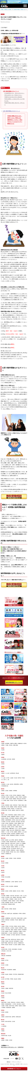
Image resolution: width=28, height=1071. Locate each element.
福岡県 (2, 1000)
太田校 (6, 790)
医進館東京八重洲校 (14, 835)
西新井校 (3, 835)
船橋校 (11, 806)
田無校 (14, 825)
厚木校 (3, 840)
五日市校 (15, 974)
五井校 (9, 810)
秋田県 (2, 762)
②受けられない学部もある (14, 118)
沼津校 (10, 891)
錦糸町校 (17, 818)
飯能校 (14, 798)
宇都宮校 (3, 784)
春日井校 (17, 895)
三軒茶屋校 (11, 818)
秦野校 (16, 846)
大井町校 (3, 821)
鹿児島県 (3, 1033)
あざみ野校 (11, 840)
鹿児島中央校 (4, 1035)
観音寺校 (11, 988)
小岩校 (3, 823)
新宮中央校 (11, 1005)
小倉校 (8, 1002)
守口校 (3, 931)
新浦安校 (7, 805)
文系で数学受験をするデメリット (11, 111)
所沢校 (14, 795)
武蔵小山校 (4, 825)
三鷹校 (7, 830)
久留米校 (18, 1002)
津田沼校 (15, 805)
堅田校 (24, 913)
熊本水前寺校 (8, 1021)
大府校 (17, 900)
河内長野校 (24, 929)
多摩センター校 (20, 825)
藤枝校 (14, 891)
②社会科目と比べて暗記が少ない (13, 95)
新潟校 (3, 858)
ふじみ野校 (4, 800)
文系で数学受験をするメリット (11, 91)
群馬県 (2, 789)
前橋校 (10, 790)
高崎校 (3, 790)
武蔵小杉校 (12, 843)
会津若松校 (12, 773)
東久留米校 (4, 833)
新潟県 (2, 856)
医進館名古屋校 (11, 904)
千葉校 (19, 805)
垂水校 (10, 944)
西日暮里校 (24, 828)
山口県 (2, 977)
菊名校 (3, 853)
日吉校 (17, 843)
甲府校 (3, 877)
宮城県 (2, 757)
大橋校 (3, 1005)
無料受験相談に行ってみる (14, 682)
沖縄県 (2, 1038)
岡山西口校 (4, 969)
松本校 (3, 881)
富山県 (2, 861)
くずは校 (10, 933)
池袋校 (15, 814)
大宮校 (6, 795)
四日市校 (6, 908)
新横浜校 (21, 840)
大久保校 (15, 944)
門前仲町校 (10, 814)
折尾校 (24, 1005)
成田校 (15, 806)
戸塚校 (11, 845)
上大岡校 (16, 845)
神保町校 (11, 823)
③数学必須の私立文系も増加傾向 (13, 97)
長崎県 (2, 1015)
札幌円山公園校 (13, 743)
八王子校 (22, 816)
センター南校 (21, 846)
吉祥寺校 (13, 821)
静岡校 (3, 891)
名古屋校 (3, 895)
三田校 (21, 941)
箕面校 (15, 929)
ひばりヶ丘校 (18, 828)
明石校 (18, 939)
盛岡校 (3, 754)
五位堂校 (20, 949)
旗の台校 (12, 830)
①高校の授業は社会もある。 (14, 116)
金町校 (25, 818)
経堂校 (8, 833)
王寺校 (9, 949)
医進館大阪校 (4, 933)
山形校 (3, 768)
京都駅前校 (7, 918)
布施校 (20, 931)
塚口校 (6, 944)
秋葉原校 (3, 830)
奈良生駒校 (14, 949)
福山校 (6, 974)
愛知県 (2, 894)
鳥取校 (3, 960)
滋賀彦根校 (15, 913)
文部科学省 (20, 1047)
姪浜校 (23, 1004)
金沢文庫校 (21, 845)
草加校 (20, 797)
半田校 (6, 899)
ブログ (2, 14)
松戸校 (7, 806)
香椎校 (22, 1002)
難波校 (6, 931)
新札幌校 (7, 743)
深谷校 (10, 798)
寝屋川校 (7, 928)
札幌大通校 (15, 745)
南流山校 (20, 806)
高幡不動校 (11, 828)
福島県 (2, 771)
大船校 (17, 850)
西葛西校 (13, 816)
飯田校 (16, 881)
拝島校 (8, 826)
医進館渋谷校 (18, 830)
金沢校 (3, 867)
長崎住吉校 (18, 1016)
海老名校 (3, 850)
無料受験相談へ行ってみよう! (14, 1068)
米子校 (6, 960)
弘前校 (3, 749)
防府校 (19, 979)
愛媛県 (2, 991)
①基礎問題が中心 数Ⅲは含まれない (14, 93)
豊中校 (3, 928)
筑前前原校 (8, 1007)
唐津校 (6, 1012)
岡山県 (2, 968)
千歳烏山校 (4, 826)
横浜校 (6, 840)
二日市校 (14, 1004)
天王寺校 (11, 926)
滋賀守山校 (9, 913)
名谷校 (23, 944)
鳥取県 (2, 958)
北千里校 (13, 934)
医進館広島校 (21, 974)
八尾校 (25, 928)
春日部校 (3, 797)
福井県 (2, 870)
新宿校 (8, 816)
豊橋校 (14, 897)
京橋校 (10, 931)
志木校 (7, 797)
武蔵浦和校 (20, 800)
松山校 (3, 993)
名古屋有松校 (4, 904)
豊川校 (11, 902)
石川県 (2, 866)
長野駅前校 (7, 881)
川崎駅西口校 (8, 853)
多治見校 (11, 886)
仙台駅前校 (4, 759)
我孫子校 (18, 810)
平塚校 (7, 841)
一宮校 (3, 899)
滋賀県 (2, 911)
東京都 (2, 813)
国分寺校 (22, 821)
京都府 (2, 916)
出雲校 (6, 965)
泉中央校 (9, 759)
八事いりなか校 (23, 895)
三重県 (2, 907)
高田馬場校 (4, 816)
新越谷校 (19, 795)
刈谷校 (3, 897)
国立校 (22, 833)
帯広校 (10, 745)
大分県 (2, 1024)
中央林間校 (4, 848)
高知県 (2, 996)
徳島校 (3, 983)
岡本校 (3, 944)
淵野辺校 (22, 850)
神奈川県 (3, 838)
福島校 (3, 773)
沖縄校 (6, 1040)
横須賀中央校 (13, 841)
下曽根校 (3, 1007)
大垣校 (6, 886)
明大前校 (18, 821)
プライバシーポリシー (16, 1061)
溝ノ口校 (7, 845)
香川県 (2, 986)
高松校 (3, 988)
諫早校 (13, 1016)
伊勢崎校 (15, 790)
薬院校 (20, 1005)
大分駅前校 (4, 1026)
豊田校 (24, 897)
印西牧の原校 (4, 810)
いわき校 (7, 773)
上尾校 (16, 797)
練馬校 (21, 818)
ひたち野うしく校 (5, 779)
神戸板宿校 (16, 941)
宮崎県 (2, 1029)
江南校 (3, 902)
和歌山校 (3, 955)
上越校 (6, 858)
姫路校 (3, 939)
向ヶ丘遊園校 (22, 843)
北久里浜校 (13, 848)
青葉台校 (22, 841)
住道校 (16, 928)
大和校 (18, 841)
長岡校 (10, 858)
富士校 (18, 891)
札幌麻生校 (20, 743)
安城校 (9, 900)
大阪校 (3, 926)
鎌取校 (13, 810)
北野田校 (20, 933)
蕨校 (8, 800)
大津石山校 (4, 913)
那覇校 (3, 1040)
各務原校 (16, 886)
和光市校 (24, 798)
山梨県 (2, 875)
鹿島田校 (13, 850)
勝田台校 (3, 806)
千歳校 (6, 745)
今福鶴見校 (15, 931)
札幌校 (3, 743)
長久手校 (20, 899)
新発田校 (19, 858)
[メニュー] (25, 6)
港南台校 (7, 843)
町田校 (19, 814)
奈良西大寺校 (4, 949)
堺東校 (15, 926)
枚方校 (19, 926)
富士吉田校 (7, 877)
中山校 (3, 845)
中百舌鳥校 (23, 934)
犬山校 (15, 902)
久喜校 (3, 798)
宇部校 (11, 979)
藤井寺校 (18, 934)
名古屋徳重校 (4, 900)
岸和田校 (21, 928)
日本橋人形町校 (5, 828)
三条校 (14, 858)
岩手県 (2, 752)
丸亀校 (6, 988)
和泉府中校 (15, 933)
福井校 (3, 872)
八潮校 (25, 800)
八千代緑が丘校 (18, 808)
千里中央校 (7, 929)
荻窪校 (6, 818)
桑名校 (14, 908)
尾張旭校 (22, 900)
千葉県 (2, 803)
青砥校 (23, 830)
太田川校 (12, 895)
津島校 (19, 902)
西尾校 (13, 900)
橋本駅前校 (8, 955)
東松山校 (19, 798)
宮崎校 (3, 1030)
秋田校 (3, 763)
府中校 (12, 826)
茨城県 (2, 776)
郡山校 (17, 773)
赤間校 (16, 1005)
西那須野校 (16, 784)
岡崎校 (7, 895)
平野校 (6, 926)
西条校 (10, 974)
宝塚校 (6, 941)
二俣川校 (3, 846)
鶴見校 (12, 846)
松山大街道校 (8, 993)
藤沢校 (16, 840)
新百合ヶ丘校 (19, 848)
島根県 (2, 963)
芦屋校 (3, 941)
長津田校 (8, 850)
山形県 (2, 766)
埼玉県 (2, 793)
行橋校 (6, 1005)
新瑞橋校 (7, 902)
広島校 (3, 974)
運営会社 (8, 1061)
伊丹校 (22, 939)
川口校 (10, 795)
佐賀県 (2, 1010)
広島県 (2, 972)
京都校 (3, 918)
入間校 (6, 798)
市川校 (3, 805)
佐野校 (21, 784)
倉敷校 (14, 969)
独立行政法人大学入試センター (9, 1047)
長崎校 (3, 1016)
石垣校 (10, 1040)
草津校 (20, 913)
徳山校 (15, 979)
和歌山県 (3, 954)
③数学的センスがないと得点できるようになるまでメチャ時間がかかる (14, 121)
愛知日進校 (19, 897)
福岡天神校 (4, 1002)
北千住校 (8, 821)
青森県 (2, 748)
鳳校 (12, 929)
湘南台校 (8, 846)
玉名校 (13, 1021)
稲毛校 (12, 808)
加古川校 (11, 941)
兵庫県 (2, 937)
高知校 (3, 997)
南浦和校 (12, 797)
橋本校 (3, 843)
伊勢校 (10, 908)
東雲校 (7, 835)
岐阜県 (2, 884)
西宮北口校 (13, 939)
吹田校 (19, 929)
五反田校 (13, 833)
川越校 (23, 795)
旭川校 (25, 743)
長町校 (13, 759)
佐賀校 (3, 1012)
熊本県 (2, 1019)
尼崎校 (19, 944)
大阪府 (2, 924)
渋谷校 (6, 823)
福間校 (13, 1007)
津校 (2, 908)
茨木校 (3, 929)
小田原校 (3, 841)
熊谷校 (3, 795)
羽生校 (11, 800)
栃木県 (2, 782)
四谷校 (3, 818)
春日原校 (19, 1004)
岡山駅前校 (9, 969)
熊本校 (3, 1021)
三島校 (22, 891)
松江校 (3, 965)
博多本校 (13, 1002)
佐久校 (20, 881)
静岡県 (2, 889)
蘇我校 (22, 810)
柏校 (11, 805)
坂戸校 (15, 800)
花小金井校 (22, 835)
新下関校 (7, 979)
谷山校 (9, 1035)
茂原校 (8, 808)
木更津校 (24, 806)
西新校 (3, 1004)
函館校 (3, 745)
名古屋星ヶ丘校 (8, 897)
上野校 (15, 823)
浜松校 (6, 891)
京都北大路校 (19, 918)
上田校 (12, 881)
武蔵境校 (18, 833)
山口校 (3, 979)
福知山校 (3, 921)
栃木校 (11, 784)
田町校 (17, 816)
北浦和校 (24, 797)
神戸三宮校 (7, 939)
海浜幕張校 (4, 808)
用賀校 (20, 826)
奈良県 (2, 947)
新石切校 (3, 934)
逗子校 (8, 848)
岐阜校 (3, 886)
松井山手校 (13, 918)
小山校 (7, 784)
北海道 (2, 741)
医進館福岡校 (8, 1004)
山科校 (25, 918)
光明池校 (8, 934)
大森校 (16, 826)
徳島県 (2, 982)
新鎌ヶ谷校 (24, 805)
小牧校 (15, 899)
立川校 (23, 814)
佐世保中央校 (8, 1016)
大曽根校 (11, 899)
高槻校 (23, 926)
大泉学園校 (9, 825)
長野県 (2, 880)
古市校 (24, 931)
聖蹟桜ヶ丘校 (21, 823)
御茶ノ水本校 (4, 814)
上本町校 (12, 928)
